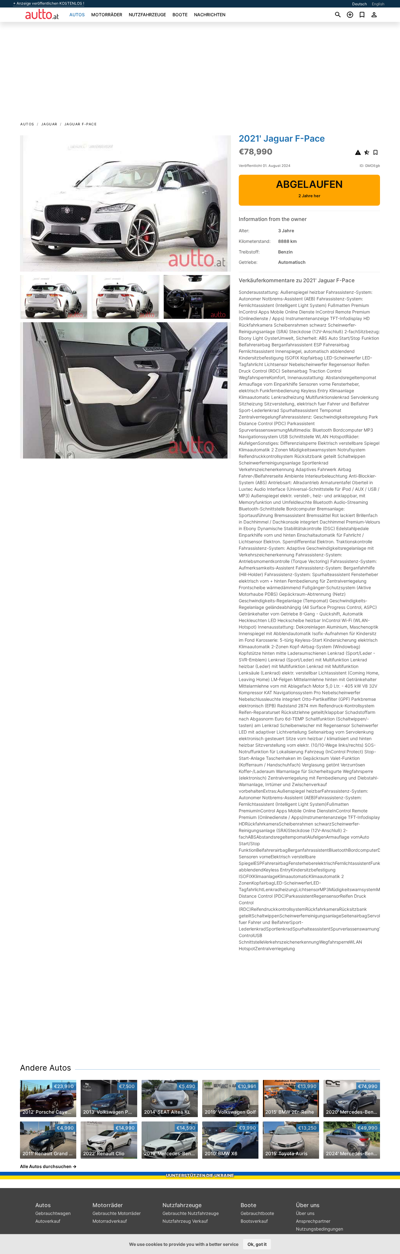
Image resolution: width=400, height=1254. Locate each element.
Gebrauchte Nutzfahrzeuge (190, 1213)
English (378, 4)
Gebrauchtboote (257, 1213)
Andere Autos (45, 1067)
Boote (180, 14)
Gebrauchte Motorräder (116, 1213)
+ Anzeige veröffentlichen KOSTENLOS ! (48, 3)
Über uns (307, 1205)
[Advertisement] (200, 74)
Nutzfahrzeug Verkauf (185, 1221)
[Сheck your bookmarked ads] (362, 15)
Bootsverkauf (254, 1221)
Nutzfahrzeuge (147, 14)
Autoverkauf (47, 1221)
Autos (77, 14)
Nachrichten (209, 14)
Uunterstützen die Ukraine (200, 1175)
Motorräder (106, 14)
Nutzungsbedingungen (319, 1228)
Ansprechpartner (313, 1221)
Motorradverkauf (109, 1221)
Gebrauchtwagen (53, 1213)
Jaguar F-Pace (80, 124)
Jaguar (49, 124)
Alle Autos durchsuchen (46, 1166)
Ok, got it (257, 1244)
